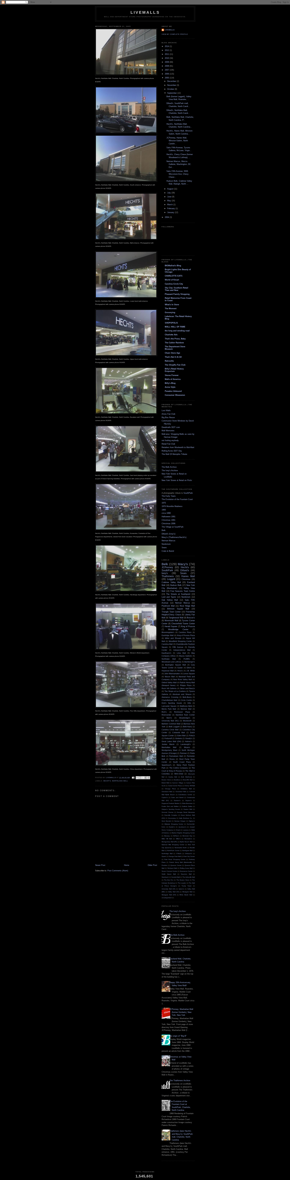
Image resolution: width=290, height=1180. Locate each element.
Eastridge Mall (168, 635)
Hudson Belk (175, 585)
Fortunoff (168, 738)
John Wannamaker (172, 674)
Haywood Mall (168, 671)
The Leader (182, 883)
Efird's (189, 668)
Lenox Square (189, 674)
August (170, 189)
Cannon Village (177, 783)
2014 (167, 46)
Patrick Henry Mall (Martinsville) (180, 862)
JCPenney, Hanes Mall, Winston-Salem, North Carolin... (177, 141)
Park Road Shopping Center (174, 859)
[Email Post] (133, 777)
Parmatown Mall (176, 756)
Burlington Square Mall (175, 665)
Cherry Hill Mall (190, 786)
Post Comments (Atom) (117, 870)
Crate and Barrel (177, 797)
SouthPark (188, 493)
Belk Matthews (186, 777)
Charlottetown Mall (169, 700)
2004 (167, 217)
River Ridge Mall (187, 606)
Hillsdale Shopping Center (173, 824)
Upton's (181, 889)
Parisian (183, 753)
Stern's (169, 718)
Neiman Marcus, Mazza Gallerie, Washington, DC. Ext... (178, 164)
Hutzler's (172, 827)
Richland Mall (172, 868)
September (172, 93)
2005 (167, 78)
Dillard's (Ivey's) (168, 534)
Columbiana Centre (185, 794)
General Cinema (167, 812)
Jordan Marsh (168, 744)
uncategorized (167, 897)
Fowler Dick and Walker (170, 806)
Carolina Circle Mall (170, 730)
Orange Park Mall (175, 856)
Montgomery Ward (169, 750)
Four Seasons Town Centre (182, 591)
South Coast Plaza (182, 762)
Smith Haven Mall (169, 874)
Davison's (177, 800)
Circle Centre (186, 700)
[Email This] (137, 777)
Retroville (169, 361)
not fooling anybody (170, 440)
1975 (164, 503)
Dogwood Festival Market (170, 803)
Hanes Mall (188, 576)
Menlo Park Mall (169, 709)
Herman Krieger (179, 821)
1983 (164, 510)
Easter (180, 668)
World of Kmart (172, 280)
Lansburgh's (185, 744)
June (169, 197)
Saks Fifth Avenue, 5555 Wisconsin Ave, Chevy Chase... (177, 174)
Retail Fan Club (168, 444)
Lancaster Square (169, 706)
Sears (164, 547)
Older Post (152, 865)
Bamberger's (189, 662)
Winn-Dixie (178, 774)
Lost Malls (166, 410)
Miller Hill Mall (167, 839)
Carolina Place (185, 632)
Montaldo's (188, 839)
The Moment (170, 308)
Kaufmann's (166, 653)
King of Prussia (188, 626)
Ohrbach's (188, 853)
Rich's (164, 712)
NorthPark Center (173, 850)
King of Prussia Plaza (186, 635)
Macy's (183, 564)
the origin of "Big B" (178, 1036)
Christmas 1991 (168, 520)
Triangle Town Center (171, 612)
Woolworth (187, 721)
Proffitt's (187, 659)
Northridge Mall (167, 853)
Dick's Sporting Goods (172, 703)
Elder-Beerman (187, 803)
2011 (167, 54)
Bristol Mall (165, 783)
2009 (167, 62)
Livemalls (170, 30)
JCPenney (167, 567)
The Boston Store (182, 880)
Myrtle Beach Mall (186, 842)
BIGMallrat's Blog (173, 265)
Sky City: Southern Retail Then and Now (176, 289)
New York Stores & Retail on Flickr (177, 480)
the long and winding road (177, 331)
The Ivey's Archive (170, 470)
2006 (167, 74)
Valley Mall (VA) (173, 892)
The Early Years (169, 496)
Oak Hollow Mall (170, 600)
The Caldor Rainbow (174, 343)
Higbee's (192, 821)
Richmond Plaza (182, 712)
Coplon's (165, 797)
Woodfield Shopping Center (180, 641)
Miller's (178, 839)
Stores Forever (172, 375)
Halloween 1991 (168, 516)
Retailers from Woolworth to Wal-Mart (178, 447)
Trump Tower (187, 886)
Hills (189, 703)
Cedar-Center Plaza (175, 786)
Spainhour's (166, 765)
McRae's (176, 836)
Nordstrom (166, 544)
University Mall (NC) (170, 721)
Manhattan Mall (169, 747)
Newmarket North (181, 847)
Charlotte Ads (171, 334)
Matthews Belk (186, 706)
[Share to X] (142, 777)
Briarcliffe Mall (188, 780)
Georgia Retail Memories (186, 812)
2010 (167, 58)
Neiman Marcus (168, 540)
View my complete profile (175, 34)
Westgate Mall (187, 892)
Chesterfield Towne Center (183, 623)
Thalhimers (168, 576)
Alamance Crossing (170, 697)
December (172, 81)
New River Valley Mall (182, 679)
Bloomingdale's (168, 632)
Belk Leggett (174, 727)
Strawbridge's (184, 718)
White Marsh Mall (185, 895)
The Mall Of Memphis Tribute (174, 454)
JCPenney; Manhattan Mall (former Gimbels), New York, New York (181, 1012)
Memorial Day (187, 836)
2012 (167, 50)
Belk (164, 530)
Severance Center (186, 871)
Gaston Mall (188, 809)
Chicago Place (170, 789)
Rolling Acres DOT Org (172, 451)
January (171, 212)
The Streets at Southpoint (178, 594)
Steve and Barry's (187, 688)
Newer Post (100, 865)
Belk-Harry (187, 727)
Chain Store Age (172, 353)
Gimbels (178, 738)
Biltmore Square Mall (178, 609)
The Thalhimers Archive (179, 1080)
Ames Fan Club (168, 414)
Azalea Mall (172, 777)
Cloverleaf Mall (181, 791)
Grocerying (170, 312)
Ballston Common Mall (171, 724)
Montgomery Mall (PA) (169, 842)
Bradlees (177, 780)
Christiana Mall (186, 789)
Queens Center (176, 865)
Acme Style (170, 387)
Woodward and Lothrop (171, 662)
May (169, 200)
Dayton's (188, 800)
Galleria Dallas (187, 806)
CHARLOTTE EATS (173, 276)
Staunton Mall (186, 874)
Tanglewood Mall (176, 618)
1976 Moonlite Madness (172, 506)
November (172, 85)
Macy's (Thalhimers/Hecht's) (174, 537)
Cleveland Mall (167, 791)
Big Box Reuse (168, 417)
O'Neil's (178, 853)
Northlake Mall (120, 781)
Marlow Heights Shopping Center (183, 833)
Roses (172, 759)
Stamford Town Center (185, 715)
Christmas (186, 579)
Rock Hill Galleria (169, 688)
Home (126, 865)
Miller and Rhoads (173, 638)
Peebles (164, 865)
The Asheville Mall (188, 877)
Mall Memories (168, 430)
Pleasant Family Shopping (177, 294)
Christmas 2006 (168, 523)
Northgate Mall (187, 850)
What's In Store (172, 304)
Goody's (188, 738)
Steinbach (165, 877)
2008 (167, 66)
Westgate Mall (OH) (169, 895)
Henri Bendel (166, 821)
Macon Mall (170, 677)
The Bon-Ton (168, 880)
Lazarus (185, 830)
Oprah (164, 856)
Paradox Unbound (173, 391)
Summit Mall (175, 877)
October (171, 89)
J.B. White (190, 671)
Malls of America (172, 379)
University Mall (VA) (168, 889)
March (170, 204)
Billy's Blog (170, 383)
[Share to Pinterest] (148, 777)
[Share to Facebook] (145, 777)
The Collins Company (178, 768)
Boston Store (166, 780)
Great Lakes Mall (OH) (171, 741)
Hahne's (188, 741)
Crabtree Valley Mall (171, 582)
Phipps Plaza (186, 685)
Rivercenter (166, 715)
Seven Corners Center (169, 871)
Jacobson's (182, 827)
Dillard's (184, 570)
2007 (167, 70)
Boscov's (191, 618)
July (169, 193)
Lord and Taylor (169, 597)
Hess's (180, 671)
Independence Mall (182, 650)
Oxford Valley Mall (169, 682)
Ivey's (165, 573)
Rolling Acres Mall (186, 868)
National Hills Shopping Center (173, 844)
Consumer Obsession (175, 395)
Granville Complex (170, 815)
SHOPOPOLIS (171, 323)
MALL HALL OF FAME (175, 327)
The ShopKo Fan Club (175, 365)
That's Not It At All (173, 357)
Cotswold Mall (178, 732)
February (171, 208)
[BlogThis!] (140, 777)
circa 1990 (166, 513)
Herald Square (171, 626)
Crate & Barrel (168, 551)
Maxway (167, 836)
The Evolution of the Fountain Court (177, 499)
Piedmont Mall (168, 606)
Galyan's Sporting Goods (171, 809)
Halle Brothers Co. (185, 818)
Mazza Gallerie (185, 656)
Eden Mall (181, 735)
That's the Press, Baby (175, 339)
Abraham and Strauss (182, 694)
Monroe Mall (186, 709)
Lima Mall (181, 653)
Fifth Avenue (177, 647)
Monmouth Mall (171, 620)
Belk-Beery (187, 697)
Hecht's (107, 781)
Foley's (192, 735)
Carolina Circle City (174, 284)
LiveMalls (145, 12)
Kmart (178, 830)
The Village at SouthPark (173, 527)
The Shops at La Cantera (175, 691)
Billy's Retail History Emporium (174, 370)
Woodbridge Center (178, 629)
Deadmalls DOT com (171, 427)
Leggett (171, 579)
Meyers (187, 747)
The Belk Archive (169, 467)
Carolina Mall (167, 644)
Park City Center (189, 856)
